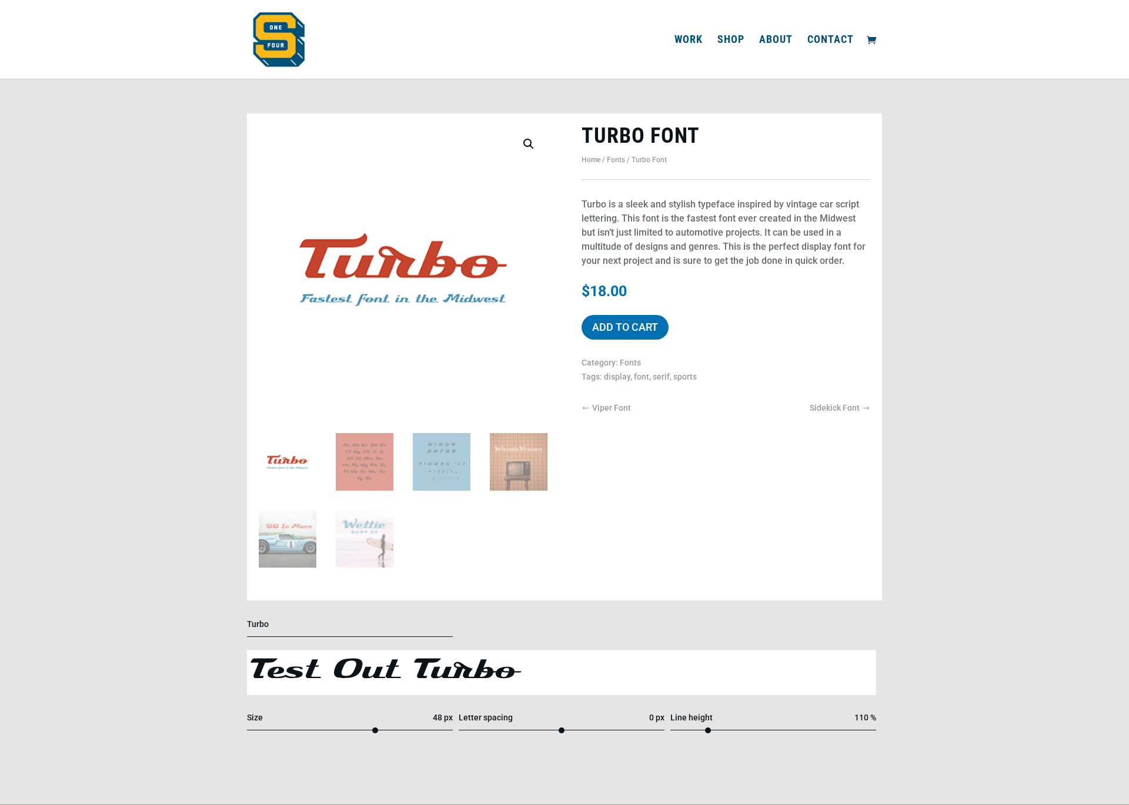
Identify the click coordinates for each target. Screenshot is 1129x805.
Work (688, 40)
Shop (730, 40)
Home (591, 160)
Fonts (616, 160)
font (641, 376)
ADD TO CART (625, 327)
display (617, 376)
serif (661, 376)
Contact (830, 40)
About (776, 40)
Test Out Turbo (384, 672)
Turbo (258, 624)
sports (685, 376)
